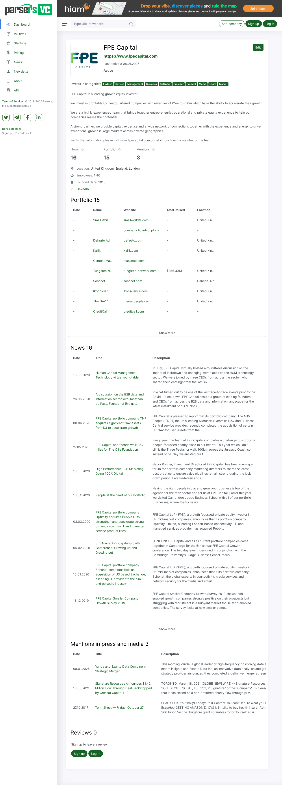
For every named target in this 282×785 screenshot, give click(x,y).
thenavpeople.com (137, 301)
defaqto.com (133, 240)
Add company (232, 24)
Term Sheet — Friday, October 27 (119, 707)
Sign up (253, 24)
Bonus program (11, 128)
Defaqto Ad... (102, 240)
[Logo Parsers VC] (28, 9)
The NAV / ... (102, 301)
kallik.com (131, 250)
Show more (167, 333)
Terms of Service (12, 101)
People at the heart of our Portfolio (120, 495)
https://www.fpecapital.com (131, 56)
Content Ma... (103, 260)
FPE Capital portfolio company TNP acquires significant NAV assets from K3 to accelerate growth (121, 422)
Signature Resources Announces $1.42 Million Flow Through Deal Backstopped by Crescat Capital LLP (123, 688)
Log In (270, 24)
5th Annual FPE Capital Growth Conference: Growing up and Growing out (118, 547)
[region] (28, 392)
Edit (258, 47)
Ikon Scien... (102, 291)
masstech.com (134, 260)
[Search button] (131, 24)
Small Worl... (102, 220)
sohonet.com (133, 281)
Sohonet (99, 281)
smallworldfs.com (136, 220)
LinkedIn (82, 189)
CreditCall (100, 311)
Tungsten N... (103, 271)
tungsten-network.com (140, 271)
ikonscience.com (136, 291)
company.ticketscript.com (142, 230)
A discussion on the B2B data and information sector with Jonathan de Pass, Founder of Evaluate (120, 398)
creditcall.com (134, 311)
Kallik (97, 250)
